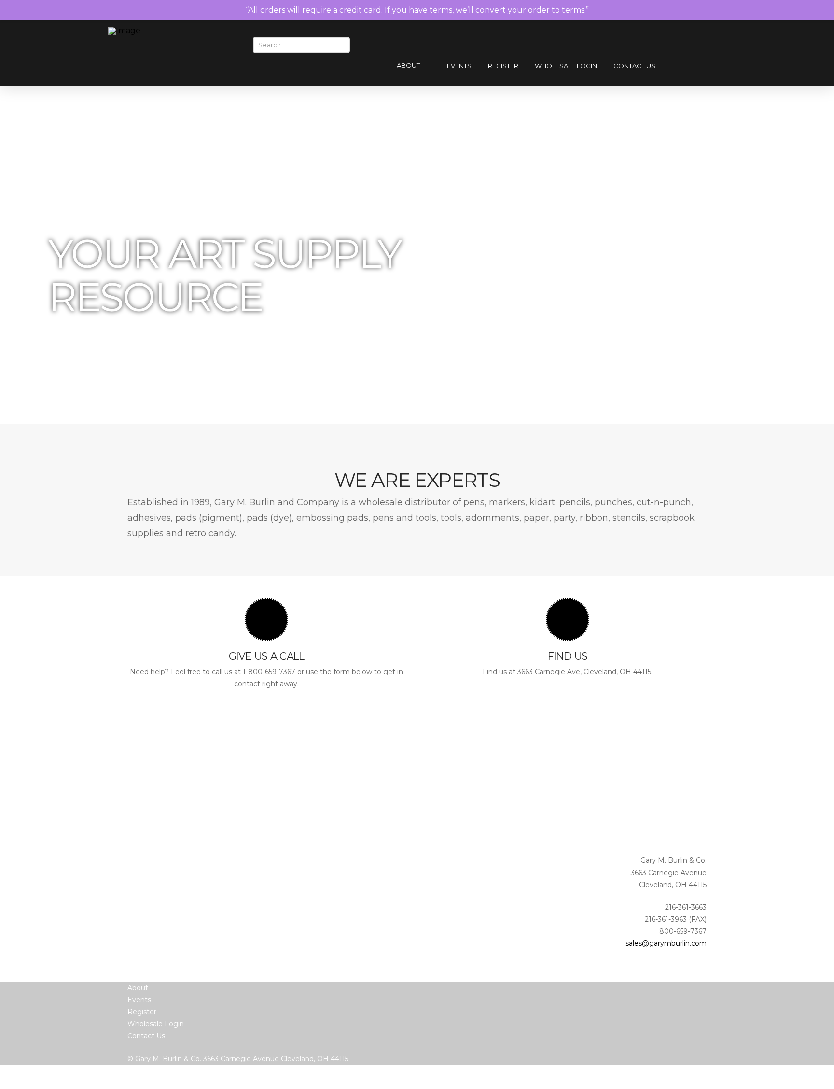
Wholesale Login (155, 1024)
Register (141, 1011)
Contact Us (146, 1036)
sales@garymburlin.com (666, 943)
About (137, 987)
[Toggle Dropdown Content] (710, 66)
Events (139, 999)
